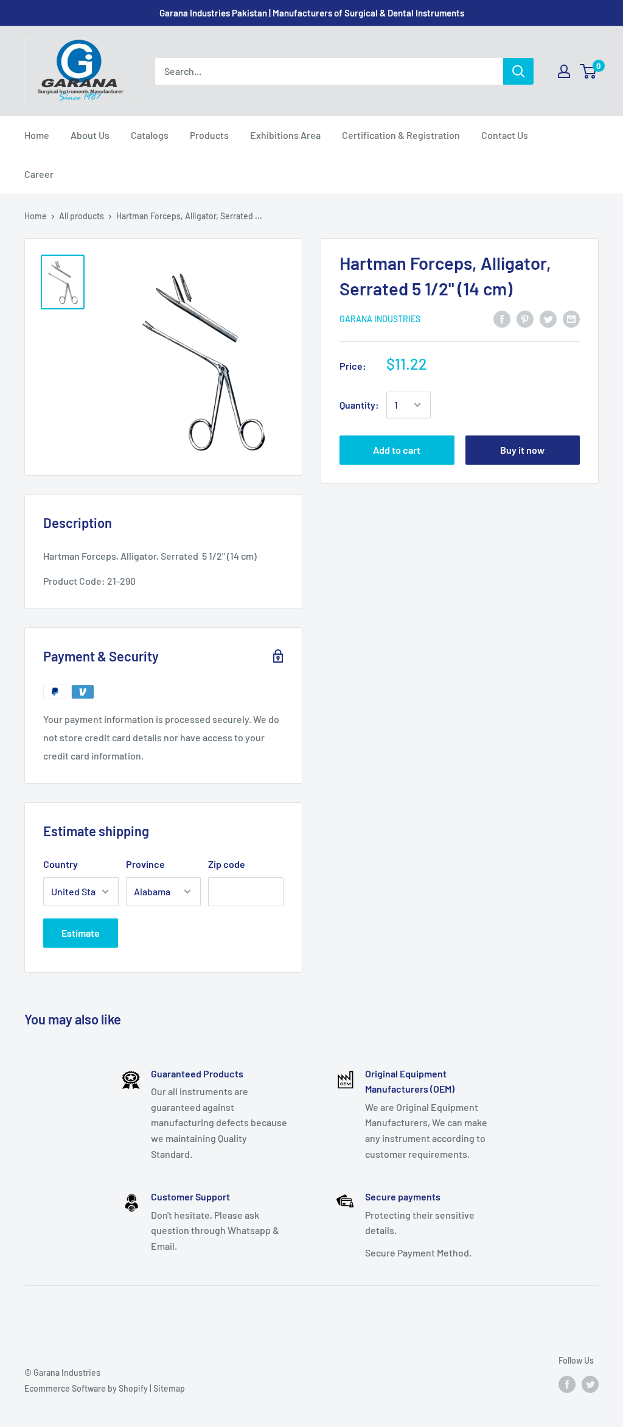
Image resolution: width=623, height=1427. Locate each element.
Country (60, 864)
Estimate (80, 933)
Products (209, 135)
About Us (90, 135)
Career (39, 174)
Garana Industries (379, 319)
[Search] (518, 71)
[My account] (564, 71)
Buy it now (522, 450)
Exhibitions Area (285, 135)
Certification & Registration (401, 135)
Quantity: (359, 404)
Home (36, 135)
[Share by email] (571, 318)
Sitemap (169, 1388)
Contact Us (504, 135)
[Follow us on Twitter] (590, 1383)
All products (81, 216)
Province (145, 864)
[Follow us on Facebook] (567, 1383)
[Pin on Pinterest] (525, 318)
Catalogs (150, 135)
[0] (588, 71)
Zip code (226, 864)
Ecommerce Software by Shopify (86, 1388)
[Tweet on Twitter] (548, 318)
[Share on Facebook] (501, 318)
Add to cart (396, 450)
